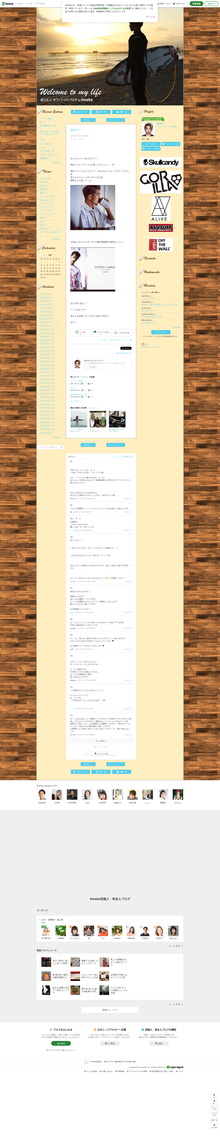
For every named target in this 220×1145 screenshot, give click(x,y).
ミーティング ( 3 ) (47, 214)
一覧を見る (175, 327)
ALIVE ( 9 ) (44, 182)
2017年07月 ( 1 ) (46, 294)
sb (71, 530)
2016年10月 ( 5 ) (46, 312)
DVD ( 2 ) (43, 186)
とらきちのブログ (148, 298)
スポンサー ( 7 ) (46, 203)
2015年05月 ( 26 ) (47, 351)
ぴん (72, 709)
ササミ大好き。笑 (47, 151)
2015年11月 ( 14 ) (47, 329)
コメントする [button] (103, 333)
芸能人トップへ (110, 1009)
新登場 (51, 919)
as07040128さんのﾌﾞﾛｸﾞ (151, 316)
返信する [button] (128, 498)
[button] (214, 1114)
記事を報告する (125, 353)
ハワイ (42, 140)
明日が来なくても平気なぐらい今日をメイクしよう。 (49, 134)
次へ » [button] (106, 747)
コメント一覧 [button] (126, 340)
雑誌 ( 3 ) (43, 218)
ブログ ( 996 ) (45, 178)
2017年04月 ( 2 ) (46, 301)
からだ (42, 147)
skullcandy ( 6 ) (46, 200)
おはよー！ (76, 129)
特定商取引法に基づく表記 (162, 1071)
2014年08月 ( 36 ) (47, 383)
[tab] (43, 919)
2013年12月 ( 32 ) (47, 411)
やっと (73, 388)
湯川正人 (160, 123)
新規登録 (196, 3)
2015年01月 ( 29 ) (47, 365)
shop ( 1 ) (43, 225)
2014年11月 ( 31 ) (47, 372)
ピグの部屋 (173, 127)
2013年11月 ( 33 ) (47, 415)
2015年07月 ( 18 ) (47, 344)
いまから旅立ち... (47, 144)
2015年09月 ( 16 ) (47, 337)
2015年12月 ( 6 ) (46, 326)
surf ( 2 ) (43, 221)
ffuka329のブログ (148, 323)
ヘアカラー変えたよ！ (49, 154)
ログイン (211, 3)
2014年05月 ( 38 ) (47, 394)
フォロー (92, 367)
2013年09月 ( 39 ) (47, 422)
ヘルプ (180, 1071)
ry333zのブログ (148, 310)
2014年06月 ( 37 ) (47, 390)
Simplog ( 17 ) (45, 228)
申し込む (159, 1043)
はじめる (61, 1043)
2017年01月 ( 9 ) (46, 308)
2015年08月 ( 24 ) (47, 340)
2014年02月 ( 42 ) (47, 404)
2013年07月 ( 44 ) (47, 429)
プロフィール (162, 127)
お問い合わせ (107, 1071)
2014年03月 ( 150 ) (48, 401)
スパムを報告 (92, 1071)
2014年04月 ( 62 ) (47, 397)
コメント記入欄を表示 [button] (124, 456)
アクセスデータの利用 (138, 1071)
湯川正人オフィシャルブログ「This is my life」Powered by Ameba (110, 56)
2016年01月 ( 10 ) (47, 322)
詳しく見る (110, 1043)
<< (44, 255)
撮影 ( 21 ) (44, 193)
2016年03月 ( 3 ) (47, 315)
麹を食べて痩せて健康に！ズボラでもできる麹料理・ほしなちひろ (160, 304)
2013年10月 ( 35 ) (47, 419)
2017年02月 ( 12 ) (47, 304)
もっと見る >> (75, 401)
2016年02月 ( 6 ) (46, 319)
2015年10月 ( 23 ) (47, 333)
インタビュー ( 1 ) (47, 207)
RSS (146, 344)
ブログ (80, 139)
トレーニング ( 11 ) (47, 196)
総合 (43, 919)
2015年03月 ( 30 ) (47, 358)
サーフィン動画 (76, 381)
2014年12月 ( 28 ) (47, 369)
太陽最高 (43, 158)
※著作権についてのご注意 (150, 347)
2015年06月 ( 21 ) (47, 347)
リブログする (123, 333)
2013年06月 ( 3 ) (47, 433)
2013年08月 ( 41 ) (47, 426)
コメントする (102, 753)
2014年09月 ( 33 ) (47, 379)
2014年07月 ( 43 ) (47, 387)
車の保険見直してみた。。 (81, 394)
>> (56, 255)
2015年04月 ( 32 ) (47, 354)
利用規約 (121, 1071)
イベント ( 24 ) (46, 210)
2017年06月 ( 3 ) (46, 297)
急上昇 (60, 919)
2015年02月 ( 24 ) (47, 362)
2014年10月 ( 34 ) (47, 376)
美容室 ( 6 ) (44, 189)
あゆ (72, 612)
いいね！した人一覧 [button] (108, 340)
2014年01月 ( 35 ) (47, 408)
